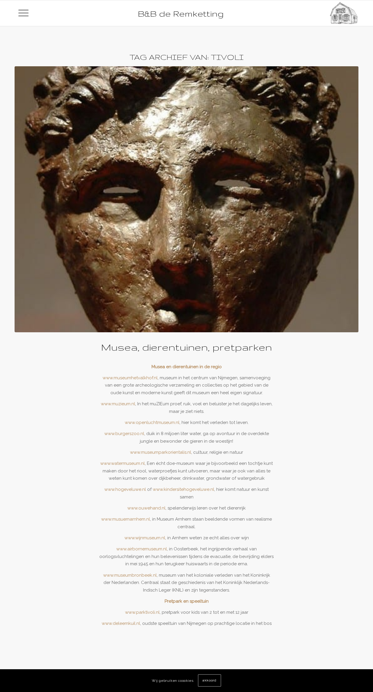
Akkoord (209, 681)
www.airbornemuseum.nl (141, 549)
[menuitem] (23, 13)
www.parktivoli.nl (142, 612)
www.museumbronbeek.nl (130, 575)
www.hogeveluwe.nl (125, 489)
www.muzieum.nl (118, 403)
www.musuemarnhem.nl (125, 519)
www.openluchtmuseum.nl (152, 422)
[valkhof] (186, 199)
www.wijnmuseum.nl (144, 537)
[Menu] (23, 13)
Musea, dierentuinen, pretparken (186, 347)
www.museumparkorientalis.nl (160, 452)
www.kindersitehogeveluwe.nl (183, 489)
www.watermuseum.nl (122, 463)
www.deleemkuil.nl (121, 623)
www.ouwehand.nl (146, 508)
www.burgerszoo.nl (124, 433)
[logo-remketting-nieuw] (343, 13)
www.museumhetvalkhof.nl (130, 377)
